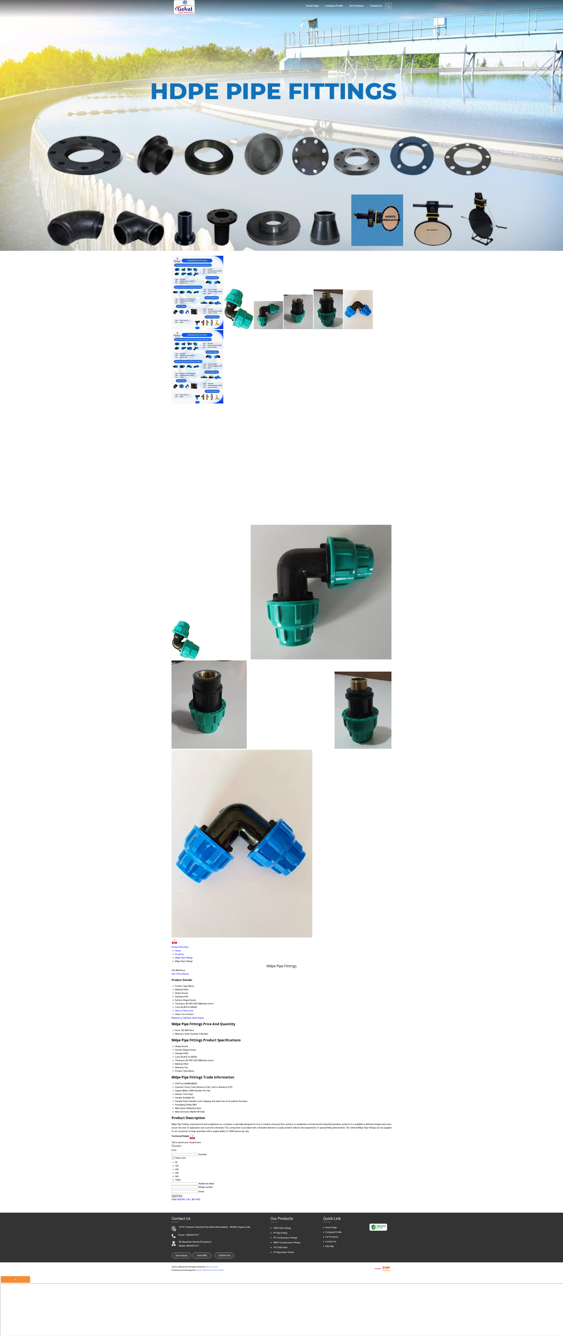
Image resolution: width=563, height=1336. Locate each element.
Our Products (356, 5)
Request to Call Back (181, 1018)
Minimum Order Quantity (186, 1034)
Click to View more (184, 1010)
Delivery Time (181, 1094)
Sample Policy (182, 1101)
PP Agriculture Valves (283, 1252)
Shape (178, 1046)
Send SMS (202, 1255)
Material (179, 1064)
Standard (179, 1053)
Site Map (329, 1246)
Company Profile (334, 5)
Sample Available (183, 1097)
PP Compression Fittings (285, 1237)
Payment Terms (182, 1087)
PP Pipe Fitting (280, 1233)
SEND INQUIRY (178, 1199)
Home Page (312, 5)
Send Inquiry (198, 1018)
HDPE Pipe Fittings (282, 1228)
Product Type (181, 1071)
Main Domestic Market (186, 1111)
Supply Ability (181, 1090)
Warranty (179, 1067)
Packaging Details (183, 1104)
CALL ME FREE (193, 1199)
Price (177, 1030)
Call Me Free (224, 1255)
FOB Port (179, 1083)
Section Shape (182, 1050)
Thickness (180, 1060)
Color (177, 1057)
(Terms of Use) (211, 1267)
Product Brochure (180, 947)
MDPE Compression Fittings (286, 1242)
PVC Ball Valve (280, 1247)
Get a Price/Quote (180, 974)
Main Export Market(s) (185, 1108)
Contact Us (376, 5)
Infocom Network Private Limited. (210, 1270)
